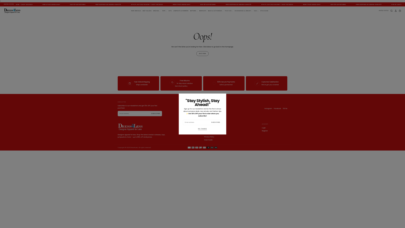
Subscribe (215, 122)
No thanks (202, 129)
